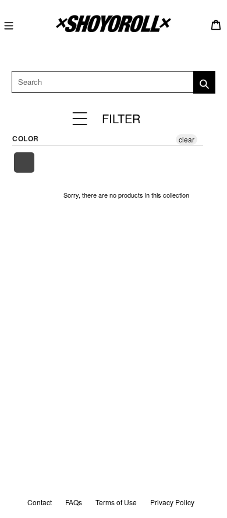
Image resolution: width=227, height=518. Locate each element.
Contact (39, 502)
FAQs (73, 502)
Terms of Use (116, 502)
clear (186, 139)
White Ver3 (25, 162)
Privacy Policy (172, 502)
